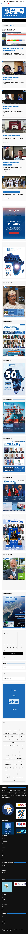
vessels (14, 780)
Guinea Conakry (4, 904)
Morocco (21, 764)
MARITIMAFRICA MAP (5, 1)
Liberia (6, 749)
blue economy (13, 727)
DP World (14, 733)
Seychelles (21, 771)
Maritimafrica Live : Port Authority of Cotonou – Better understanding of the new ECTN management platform (13, 54)
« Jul (4, 657)
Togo (2, 909)
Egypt (22, 733)
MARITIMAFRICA (7, 752)
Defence (22, 730)
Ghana (22, 736)
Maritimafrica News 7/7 (10, 135)
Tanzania (3, 923)
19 (10, 645)
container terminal (7, 730)
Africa (6, 727)
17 (4, 645)
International (14, 742)
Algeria (3, 850)
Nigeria (3, 906)
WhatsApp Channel (12, 1)
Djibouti (3, 916)
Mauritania (3, 857)
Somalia (3, 920)
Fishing (11, 736)
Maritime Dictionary (18, 755)
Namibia (3, 876)
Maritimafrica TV (6, 50)
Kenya (23, 745)
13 (13, 642)
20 (13, 645)
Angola (3, 867)
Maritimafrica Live (19, 48)
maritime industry (19, 758)
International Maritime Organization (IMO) (11, 745)
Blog (7, 48)
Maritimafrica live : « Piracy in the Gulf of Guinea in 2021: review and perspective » (13, 112)
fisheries (5, 736)
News (10, 164)
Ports (6, 771)
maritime (22, 752)
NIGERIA (16, 767)
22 (18, 645)
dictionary (7, 733)
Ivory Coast (3, 899)
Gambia (17, 736)
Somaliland (3, 921)
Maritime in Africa (8, 758)
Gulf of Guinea (8, 739)
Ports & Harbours (12, 50)
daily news (16, 730)
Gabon (3, 840)
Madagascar (4, 870)
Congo (3, 843)
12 (10, 642)
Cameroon (21, 727)
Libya (2, 853)
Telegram (17, 1)
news (10, 767)
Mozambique (4, 874)
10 (4, 642)
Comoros (3, 869)
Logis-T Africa (22, 1)
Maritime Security (19, 761)
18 (7, 645)
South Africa (14, 774)
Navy (5, 767)
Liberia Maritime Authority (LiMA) (17, 749)
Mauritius (15, 764)
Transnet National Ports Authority (17, 777)
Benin (4, 48)
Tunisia (3, 858)
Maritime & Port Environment (8, 79)
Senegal (13, 771)
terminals (21, 774)
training (6, 777)
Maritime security (6, 108)
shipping (6, 774)
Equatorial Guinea (4, 841)
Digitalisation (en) (12, 48)
